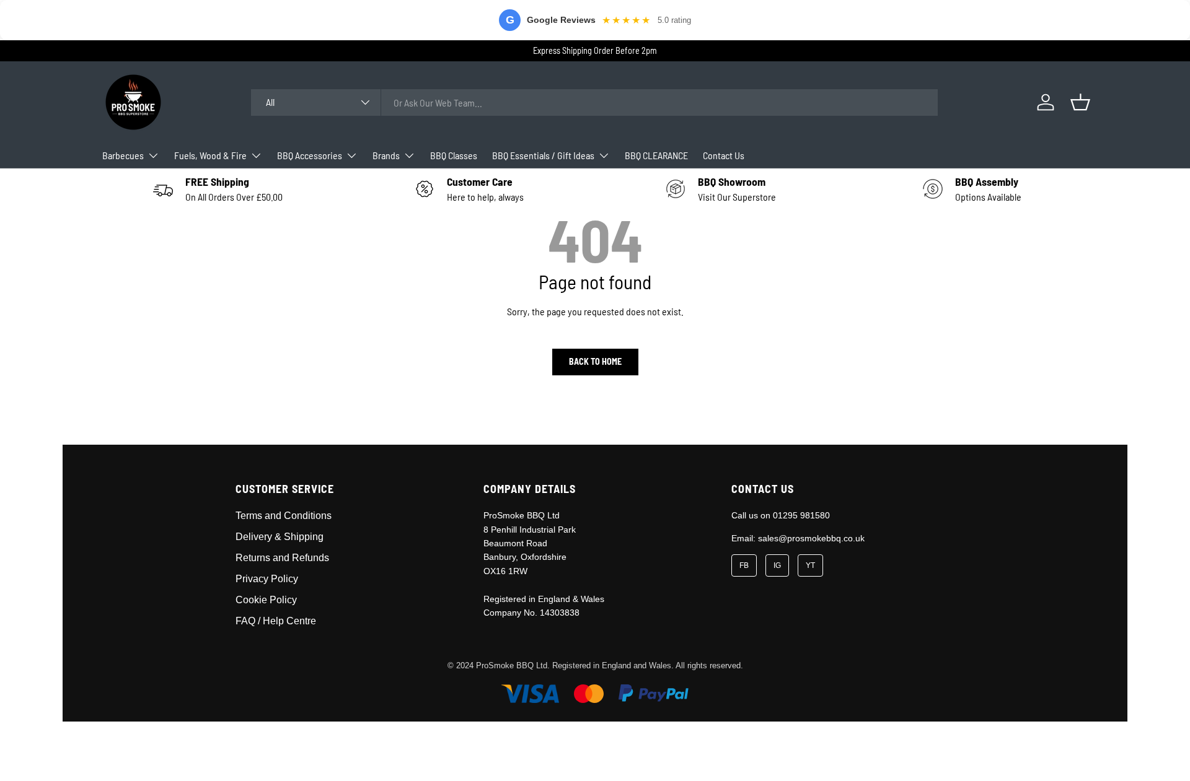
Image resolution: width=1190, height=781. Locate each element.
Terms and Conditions (284, 515)
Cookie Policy (266, 600)
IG (777, 565)
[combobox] (594, 102)
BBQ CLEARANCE (656, 155)
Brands (386, 155)
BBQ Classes (453, 155)
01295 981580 (801, 515)
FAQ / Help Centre (276, 621)
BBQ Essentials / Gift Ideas (543, 155)
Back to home (595, 361)
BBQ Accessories (309, 155)
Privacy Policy (267, 579)
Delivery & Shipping (280, 536)
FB (744, 565)
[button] (1080, 102)
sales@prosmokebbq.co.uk (811, 538)
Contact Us (723, 155)
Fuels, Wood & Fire (210, 155)
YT (810, 565)
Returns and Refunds (282, 557)
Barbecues (123, 155)
